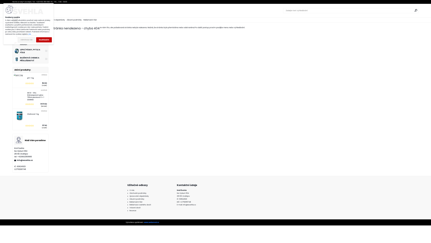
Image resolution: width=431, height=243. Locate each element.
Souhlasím (44, 39)
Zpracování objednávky (55, 20)
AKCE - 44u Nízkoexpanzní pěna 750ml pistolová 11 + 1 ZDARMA (35, 96)
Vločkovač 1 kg (33, 114)
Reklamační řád (90, 20)
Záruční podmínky (74, 20)
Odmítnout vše (26, 40)
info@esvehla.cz (25, 160)
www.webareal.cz (151, 222)
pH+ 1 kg (30, 78)
